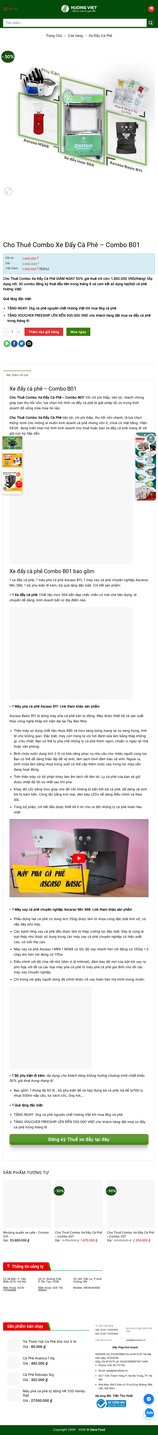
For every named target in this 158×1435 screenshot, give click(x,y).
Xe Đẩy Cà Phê (100, 36)
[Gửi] (151, 23)
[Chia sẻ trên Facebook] (14, 343)
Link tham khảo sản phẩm (80, 706)
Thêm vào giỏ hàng (44, 332)
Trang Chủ (54, 36)
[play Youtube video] (79, 858)
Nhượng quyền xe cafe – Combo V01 (26, 1234)
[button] (10, 9)
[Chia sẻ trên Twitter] (21, 343)
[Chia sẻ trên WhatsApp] (6, 343)
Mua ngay (78, 332)
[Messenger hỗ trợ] (149, 1399)
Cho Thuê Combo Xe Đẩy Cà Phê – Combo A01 (78, 1234)
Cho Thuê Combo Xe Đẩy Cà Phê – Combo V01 (130, 1234)
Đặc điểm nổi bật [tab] (17, 375)
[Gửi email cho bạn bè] (29, 343)
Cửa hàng (75, 36)
